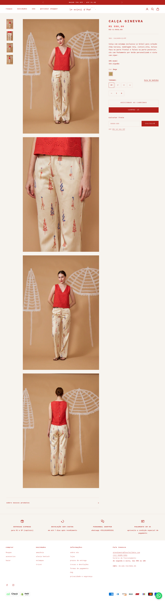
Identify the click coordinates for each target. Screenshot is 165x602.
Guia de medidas (151, 80)
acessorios (10, 556)
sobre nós (74, 552)
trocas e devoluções (79, 564)
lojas (72, 556)
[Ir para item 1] (9, 24)
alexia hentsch (43, 556)
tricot (39, 564)
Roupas (9, 552)
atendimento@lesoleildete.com (126, 552)
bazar (8, 560)
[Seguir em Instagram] (13, 585)
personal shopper (49, 9)
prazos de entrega (78, 560)
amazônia (40, 552)
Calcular (150, 123)
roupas (9, 9)
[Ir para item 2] (9, 36)
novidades (22, 9)
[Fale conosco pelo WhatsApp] (158, 595)
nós (33, 9)
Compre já (133, 110)
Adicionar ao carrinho (134, 102)
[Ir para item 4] (9, 60)
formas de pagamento (79, 568)
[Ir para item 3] (9, 48)
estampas (40, 560)
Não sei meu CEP (118, 129)
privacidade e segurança (81, 576)
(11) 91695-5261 (120, 555)
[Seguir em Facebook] (7, 585)
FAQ (71, 572)
